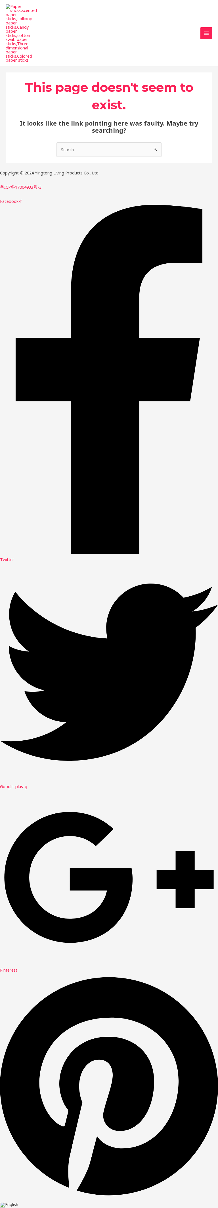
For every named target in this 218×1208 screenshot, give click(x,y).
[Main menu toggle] (206, 33)
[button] (109, 1204)
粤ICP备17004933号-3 (20, 187)
